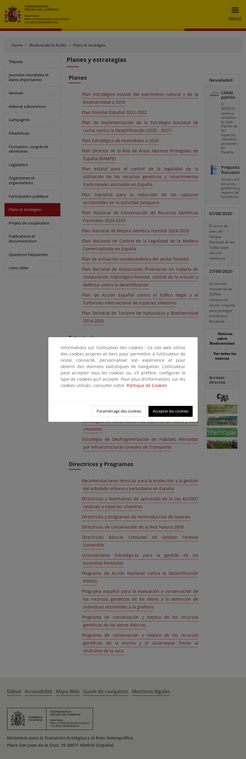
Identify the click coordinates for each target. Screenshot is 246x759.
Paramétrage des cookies (119, 411)
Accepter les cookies (170, 411)
